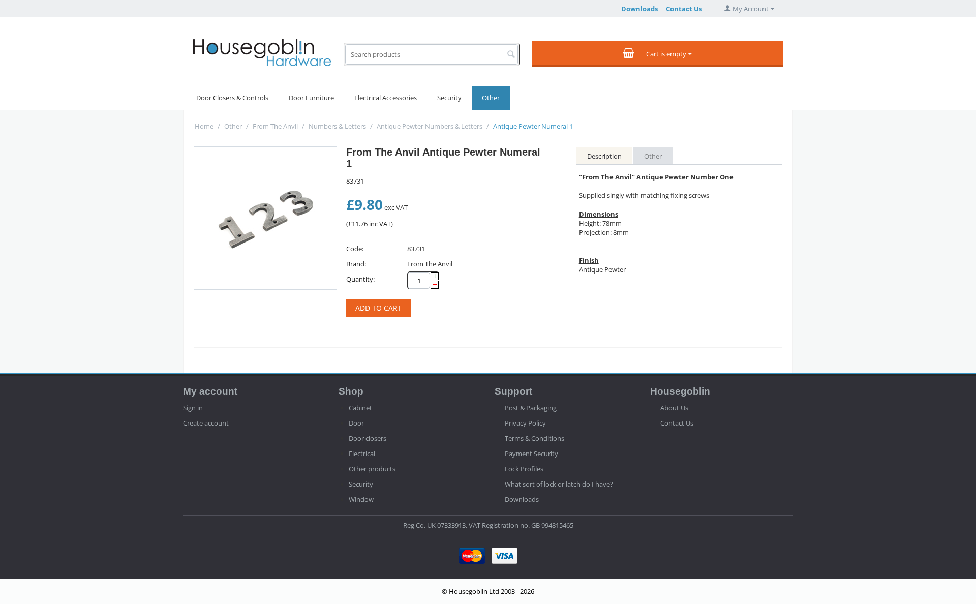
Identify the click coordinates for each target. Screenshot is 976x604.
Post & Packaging (531, 407)
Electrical (362, 453)
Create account (206, 423)
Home (204, 126)
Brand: (356, 263)
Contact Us (684, 8)
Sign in (193, 407)
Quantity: (360, 279)
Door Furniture (311, 97)
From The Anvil (275, 126)
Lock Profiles (524, 468)
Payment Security (531, 453)
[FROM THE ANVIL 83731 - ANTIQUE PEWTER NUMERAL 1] (265, 218)
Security (449, 97)
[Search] (511, 55)
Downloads (639, 8)
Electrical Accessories (385, 97)
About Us (674, 407)
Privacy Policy (525, 423)
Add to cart (378, 308)
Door (356, 423)
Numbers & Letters (337, 126)
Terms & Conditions (534, 438)
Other (491, 97)
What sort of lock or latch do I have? (559, 484)
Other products (372, 468)
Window (361, 499)
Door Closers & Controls (232, 97)
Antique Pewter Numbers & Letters (429, 126)
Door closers (367, 438)
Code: (354, 248)
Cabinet (360, 407)
